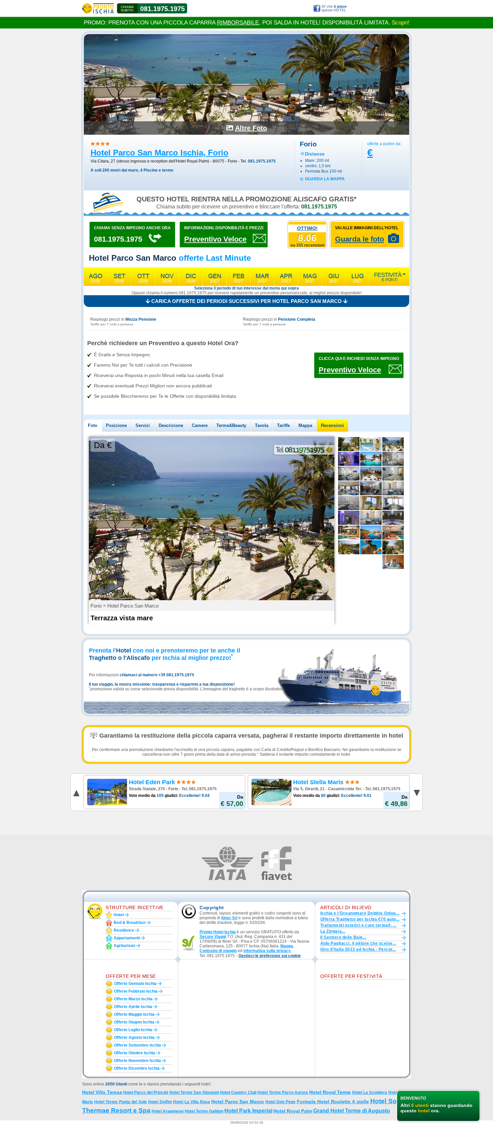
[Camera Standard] (393, 473)
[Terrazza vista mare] (393, 444)
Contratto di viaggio (218, 950)
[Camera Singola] (393, 458)
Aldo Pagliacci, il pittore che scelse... (358, 943)
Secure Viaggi (213, 936)
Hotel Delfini (160, 1102)
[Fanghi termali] (371, 547)
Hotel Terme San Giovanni (194, 1092)
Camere (200, 425)
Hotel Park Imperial (248, 1111)
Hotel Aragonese (168, 1111)
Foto (92, 425)
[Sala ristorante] (393, 503)
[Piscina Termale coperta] (371, 444)
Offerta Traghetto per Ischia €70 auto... (359, 919)
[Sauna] (393, 517)
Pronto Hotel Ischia (218, 932)
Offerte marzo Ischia (133, 999)
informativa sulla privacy (267, 950)
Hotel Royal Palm (292, 1111)
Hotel (119, 915)
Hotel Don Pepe (280, 1102)
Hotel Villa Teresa (102, 1092)
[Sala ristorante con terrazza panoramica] (349, 488)
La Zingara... (332, 931)
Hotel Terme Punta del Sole (120, 1102)
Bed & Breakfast (130, 922)
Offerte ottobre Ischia (134, 1053)
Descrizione (171, 425)
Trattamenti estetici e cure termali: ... (358, 925)
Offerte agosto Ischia (134, 1037)
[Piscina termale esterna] (371, 458)
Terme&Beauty (231, 425)
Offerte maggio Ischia (134, 1014)
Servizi (142, 425)
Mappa (305, 425)
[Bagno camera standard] (393, 488)
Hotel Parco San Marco (237, 1101)
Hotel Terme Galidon (204, 1111)
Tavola (261, 425)
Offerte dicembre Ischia (137, 1068)
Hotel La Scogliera (369, 1092)
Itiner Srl (229, 918)
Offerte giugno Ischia (134, 1022)
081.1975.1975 (162, 8)
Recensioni (332, 425)
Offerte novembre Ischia (137, 1060)
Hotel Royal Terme (330, 1092)
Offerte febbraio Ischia (136, 991)
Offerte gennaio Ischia (135, 983)
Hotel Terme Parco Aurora (283, 1092)
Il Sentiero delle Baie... (343, 937)
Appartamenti (127, 938)
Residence (124, 930)
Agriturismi (124, 945)
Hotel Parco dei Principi (145, 1092)
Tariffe (283, 425)
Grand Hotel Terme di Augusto (351, 1111)
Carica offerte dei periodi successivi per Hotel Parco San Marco (246, 301)
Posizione (116, 425)
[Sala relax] (371, 488)
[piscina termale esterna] (349, 532)
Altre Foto (251, 128)
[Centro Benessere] (349, 517)
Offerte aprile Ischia (133, 1006)
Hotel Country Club (238, 1092)
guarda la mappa (325, 179)
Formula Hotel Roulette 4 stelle (333, 1101)
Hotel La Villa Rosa (191, 1102)
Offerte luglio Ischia (133, 1029)
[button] (269, 956)
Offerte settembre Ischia (137, 1045)
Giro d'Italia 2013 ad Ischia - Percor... (358, 949)
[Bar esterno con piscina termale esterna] (393, 532)
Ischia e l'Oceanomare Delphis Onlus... (359, 913)
